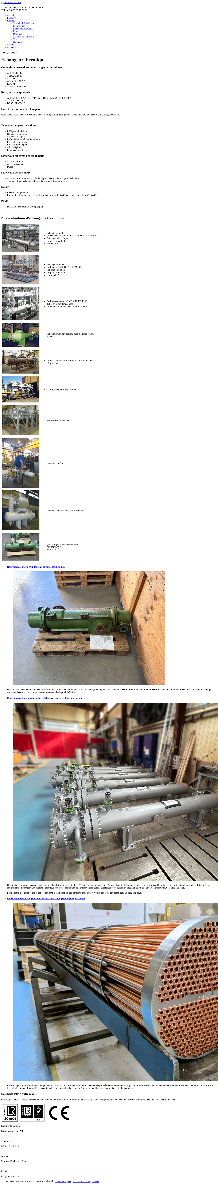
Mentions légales (63, 1181)
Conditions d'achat (81, 1181)
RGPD (95, 1181)
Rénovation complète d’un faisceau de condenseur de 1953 (36, 567)
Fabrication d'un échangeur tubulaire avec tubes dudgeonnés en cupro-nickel (46, 898)
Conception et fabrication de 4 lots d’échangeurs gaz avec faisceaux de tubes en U (48, 698)
